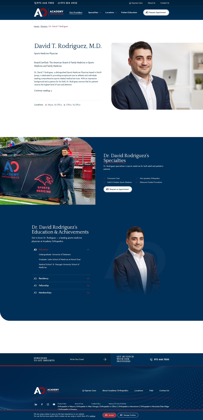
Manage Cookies (130, 415)
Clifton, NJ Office (73, 104)
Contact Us (164, 3)
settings (92, 416)
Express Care (137, 3)
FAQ (151, 390)
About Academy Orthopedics (115, 390)
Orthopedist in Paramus (68, 409)
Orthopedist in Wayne (66, 406)
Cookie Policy (95, 404)
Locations (139, 390)
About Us (151, 3)
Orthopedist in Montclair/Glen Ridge (154, 406)
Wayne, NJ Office (55, 104)
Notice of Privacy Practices (117, 404)
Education (43, 249)
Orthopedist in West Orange (87, 406)
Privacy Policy (62, 404)
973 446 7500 (161, 359)
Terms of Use (79, 404)
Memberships (45, 292)
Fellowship (44, 285)
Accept (111, 415)
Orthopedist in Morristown (128, 406)
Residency (43, 278)
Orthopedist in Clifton (108, 406)
